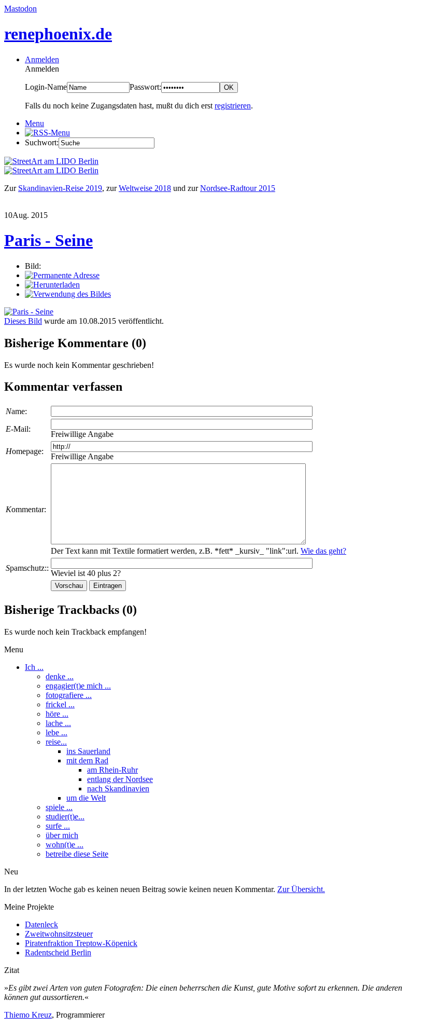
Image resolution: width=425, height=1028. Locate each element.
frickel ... (60, 704)
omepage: (25, 451)
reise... (56, 741)
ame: (16, 411)
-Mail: (18, 428)
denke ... (60, 676)
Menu (34, 123)
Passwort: (145, 87)
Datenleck (41, 924)
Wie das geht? (323, 550)
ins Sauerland (88, 751)
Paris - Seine (48, 240)
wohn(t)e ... (64, 844)
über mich (62, 835)
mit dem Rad (87, 760)
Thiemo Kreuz (28, 1014)
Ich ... (34, 667)
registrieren (233, 105)
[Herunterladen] (52, 284)
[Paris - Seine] (28, 311)
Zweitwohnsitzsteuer (59, 933)
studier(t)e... (65, 816)
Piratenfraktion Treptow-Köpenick (81, 943)
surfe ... (58, 825)
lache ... (58, 723)
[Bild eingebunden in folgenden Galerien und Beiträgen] (68, 294)
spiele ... (59, 807)
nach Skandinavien (118, 788)
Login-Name (46, 87)
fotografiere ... (69, 695)
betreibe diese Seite (77, 853)
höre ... (57, 713)
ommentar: (26, 509)
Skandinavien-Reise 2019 (60, 188)
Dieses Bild (23, 321)
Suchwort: (42, 142)
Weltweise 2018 (145, 188)
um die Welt (86, 797)
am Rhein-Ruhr (112, 769)
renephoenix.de (58, 33)
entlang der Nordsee (120, 779)
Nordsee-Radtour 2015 (237, 188)
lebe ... (56, 732)
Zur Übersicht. (301, 889)
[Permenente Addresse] (62, 275)
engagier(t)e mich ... (78, 685)
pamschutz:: (27, 568)
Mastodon (20, 8)
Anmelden (42, 59)
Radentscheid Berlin (58, 952)
